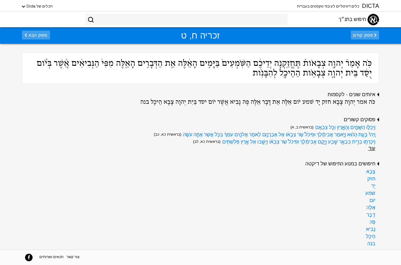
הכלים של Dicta (39, 6)
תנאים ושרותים (51, 257)
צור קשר (73, 257)
